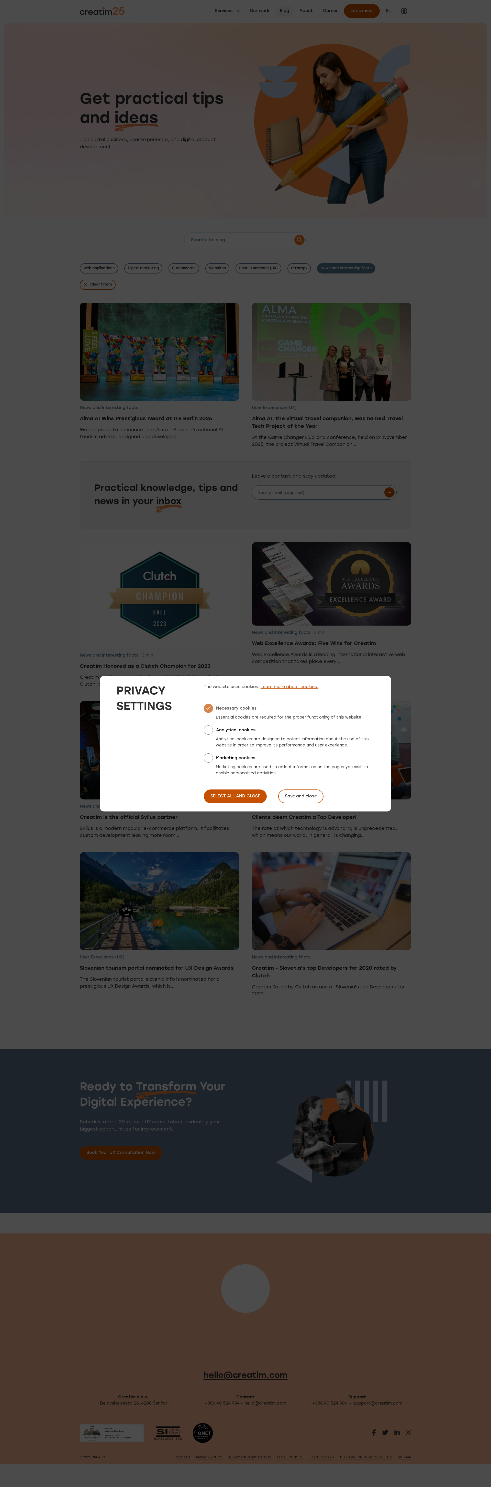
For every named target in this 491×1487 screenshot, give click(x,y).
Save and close (301, 796)
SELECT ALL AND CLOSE (235, 796)
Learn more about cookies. (289, 687)
